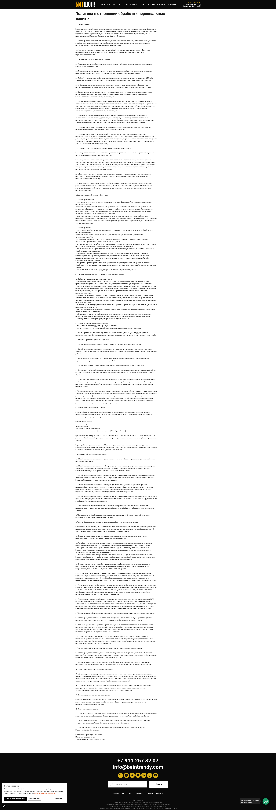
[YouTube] (155, 775)
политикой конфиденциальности (45, 793)
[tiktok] (149, 775)
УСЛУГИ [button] (116, 4)
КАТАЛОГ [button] (105, 4)
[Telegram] (132, 775)
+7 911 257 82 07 (138, 761)
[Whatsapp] (126, 775)
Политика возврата (115, 806)
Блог (124, 793)
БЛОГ (142, 4)
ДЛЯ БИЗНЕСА (131, 4)
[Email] (138, 775)
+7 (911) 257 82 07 (194, 2)
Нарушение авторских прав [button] (158, 806)
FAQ (130, 793)
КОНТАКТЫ (172, 4)
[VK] (143, 775)
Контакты (159, 793)
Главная (116, 793)
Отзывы (150, 793)
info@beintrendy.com (138, 767)
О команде (139, 793)
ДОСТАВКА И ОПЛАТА (156, 4)
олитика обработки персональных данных (136, 806)
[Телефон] (120, 775)
